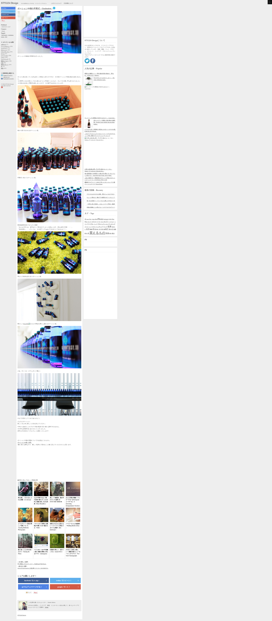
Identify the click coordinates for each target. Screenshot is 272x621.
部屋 (107, 233)
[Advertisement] (35, 65)
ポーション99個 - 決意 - (25, 442)
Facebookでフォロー (8, 78)
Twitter (46, 607)
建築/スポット (4, 64)
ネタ (6, 37)
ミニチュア (99, 227)
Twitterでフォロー (8, 75)
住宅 (87, 229)
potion (2, 37)
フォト (3, 31)
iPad (96, 219)
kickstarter (106, 219)
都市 (110, 233)
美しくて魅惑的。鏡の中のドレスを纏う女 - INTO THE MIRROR (57, 500)
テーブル (90, 224)
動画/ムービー (4, 61)
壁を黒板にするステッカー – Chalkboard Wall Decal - (32, 564)
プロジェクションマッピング (106, 224)
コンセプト (105, 221)
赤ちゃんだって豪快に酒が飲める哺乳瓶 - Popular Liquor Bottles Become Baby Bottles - (104, 122)
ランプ (105, 227)
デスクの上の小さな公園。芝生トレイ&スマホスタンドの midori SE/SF (101, 194)
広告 (2, 63)
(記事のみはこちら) (6, 77)
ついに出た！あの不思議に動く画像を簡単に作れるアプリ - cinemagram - (41, 552)
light (110, 219)
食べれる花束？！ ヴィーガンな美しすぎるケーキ (101, 200)
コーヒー (111, 221)
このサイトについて (56, 3)
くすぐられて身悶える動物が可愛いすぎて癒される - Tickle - (41, 526)
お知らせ (3, 44)
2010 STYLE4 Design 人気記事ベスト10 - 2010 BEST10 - (33, 568)
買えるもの (97, 233)
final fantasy (4, 35)
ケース (98, 222)
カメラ (90, 221)
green (93, 219)
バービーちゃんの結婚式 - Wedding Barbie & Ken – (73, 526)
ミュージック (4, 59)
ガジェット (4, 50)
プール (86, 226)
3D (85, 219)
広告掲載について (68, 3)
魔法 (113, 233)
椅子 (106, 229)
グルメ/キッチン (5, 52)
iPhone (100, 218)
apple (87, 219)
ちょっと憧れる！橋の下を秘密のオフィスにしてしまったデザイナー (101, 197)
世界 (109, 226)
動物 (91, 229)
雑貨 (2, 68)
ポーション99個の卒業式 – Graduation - (35, 8)
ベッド (90, 226)
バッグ (95, 224)
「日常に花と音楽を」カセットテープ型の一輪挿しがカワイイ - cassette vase (101, 204)
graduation (10, 35)
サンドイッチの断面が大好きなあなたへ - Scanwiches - (100, 118)
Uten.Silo (26, 324)
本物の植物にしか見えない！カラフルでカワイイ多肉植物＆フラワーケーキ (101, 207)
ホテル (94, 226)
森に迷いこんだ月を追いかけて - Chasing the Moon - (25, 552)
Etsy (90, 219)
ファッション (4, 55)
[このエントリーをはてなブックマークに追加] (54, 8)
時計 (97, 229)
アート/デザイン (5, 46)
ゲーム (3, 53)
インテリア (4, 48)
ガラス (94, 222)
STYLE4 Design (9, 3)
